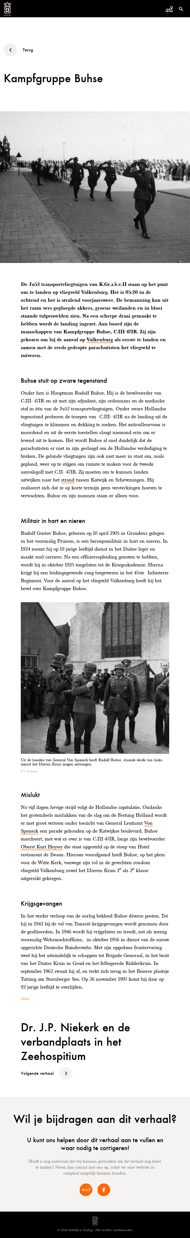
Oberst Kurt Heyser (42, 847)
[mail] (86, 1195)
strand (67, 480)
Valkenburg (100, 339)
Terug (28, 50)
